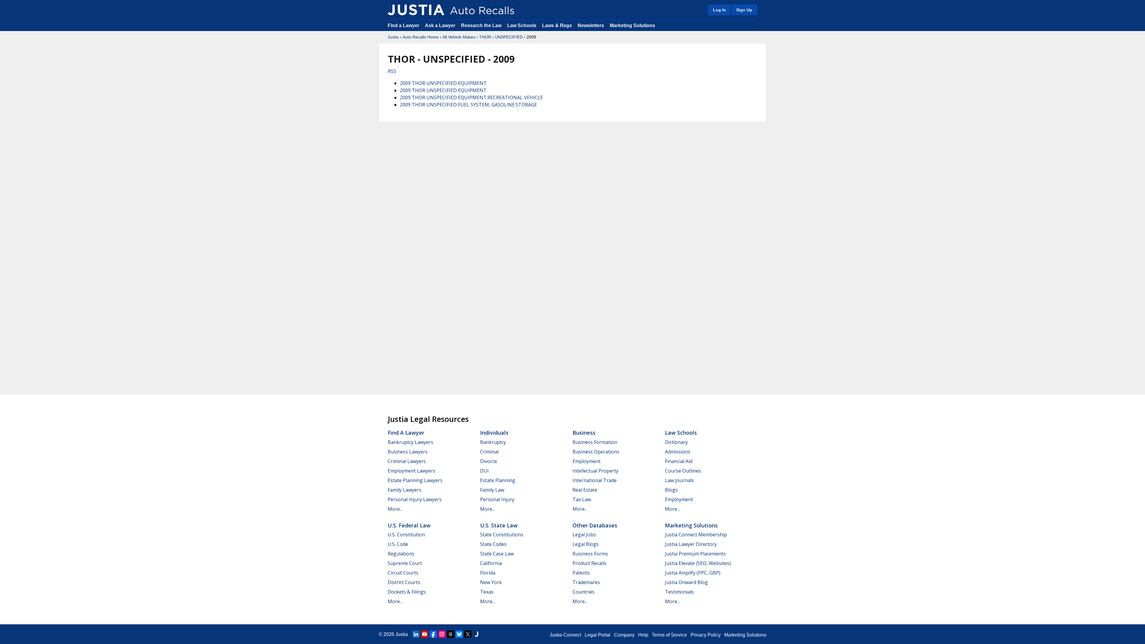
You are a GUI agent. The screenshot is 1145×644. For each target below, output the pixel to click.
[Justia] (416, 9)
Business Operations (595, 451)
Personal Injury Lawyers (415, 499)
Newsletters (591, 25)
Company (624, 634)
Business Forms (590, 553)
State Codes (493, 544)
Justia (393, 37)
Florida (487, 572)
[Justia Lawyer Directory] (476, 634)
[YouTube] (424, 634)
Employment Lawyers (411, 470)
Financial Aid (678, 461)
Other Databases (594, 525)
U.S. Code (398, 544)
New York (491, 582)
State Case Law (497, 553)
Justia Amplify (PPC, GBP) (692, 572)
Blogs (671, 490)
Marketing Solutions (632, 25)
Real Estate (584, 490)
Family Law (492, 490)
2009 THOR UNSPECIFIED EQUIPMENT (443, 83)
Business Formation (594, 442)
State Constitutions (501, 534)
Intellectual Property (595, 470)
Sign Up (744, 9)
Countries (583, 592)
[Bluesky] (459, 634)
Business (583, 432)
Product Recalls (589, 563)
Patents (581, 572)
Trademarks (586, 582)
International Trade (594, 480)
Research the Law (481, 25)
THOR (485, 37)
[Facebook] (433, 634)
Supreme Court (405, 563)
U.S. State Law (499, 525)
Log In (719, 9)
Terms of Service (669, 634)
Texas (486, 592)
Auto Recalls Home (421, 37)
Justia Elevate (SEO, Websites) (698, 563)
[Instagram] (441, 634)
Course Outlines (683, 470)
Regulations (401, 553)
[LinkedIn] (416, 634)
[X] (467, 634)
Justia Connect (565, 634)
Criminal (489, 451)
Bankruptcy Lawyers (410, 442)
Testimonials (679, 592)
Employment (586, 461)
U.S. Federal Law (409, 525)
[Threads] (450, 634)
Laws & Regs (557, 25)
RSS (392, 71)
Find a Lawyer (403, 25)
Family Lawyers (404, 490)
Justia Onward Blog (686, 582)
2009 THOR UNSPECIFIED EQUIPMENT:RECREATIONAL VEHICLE (471, 97)
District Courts (404, 582)
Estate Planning (497, 480)
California (491, 563)
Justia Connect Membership (696, 534)
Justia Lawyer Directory (691, 544)
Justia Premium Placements (695, 553)
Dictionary (676, 442)
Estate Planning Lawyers (415, 480)
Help (643, 634)
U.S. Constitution (406, 534)
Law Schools (521, 25)
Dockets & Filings (407, 592)
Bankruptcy (493, 442)
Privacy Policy (706, 634)
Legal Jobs (584, 534)
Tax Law (581, 499)
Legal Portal (597, 634)
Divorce (488, 461)
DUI (484, 470)
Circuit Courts (403, 572)
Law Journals (679, 480)
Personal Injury (497, 499)
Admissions (677, 451)
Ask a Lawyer (441, 25)
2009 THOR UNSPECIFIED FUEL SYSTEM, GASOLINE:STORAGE (468, 104)
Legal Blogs (585, 544)
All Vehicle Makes (458, 37)
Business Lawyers (408, 451)
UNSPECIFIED (509, 37)
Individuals (494, 432)
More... (395, 509)
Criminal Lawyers (407, 461)
